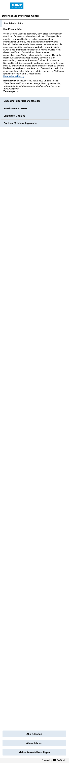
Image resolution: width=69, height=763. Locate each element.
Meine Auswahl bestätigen (34, 752)
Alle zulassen (34, 734)
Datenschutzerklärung (13, 76)
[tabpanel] (35, 62)
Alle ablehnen (34, 743)
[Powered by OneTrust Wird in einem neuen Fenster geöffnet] (54, 760)
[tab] (34, 23)
